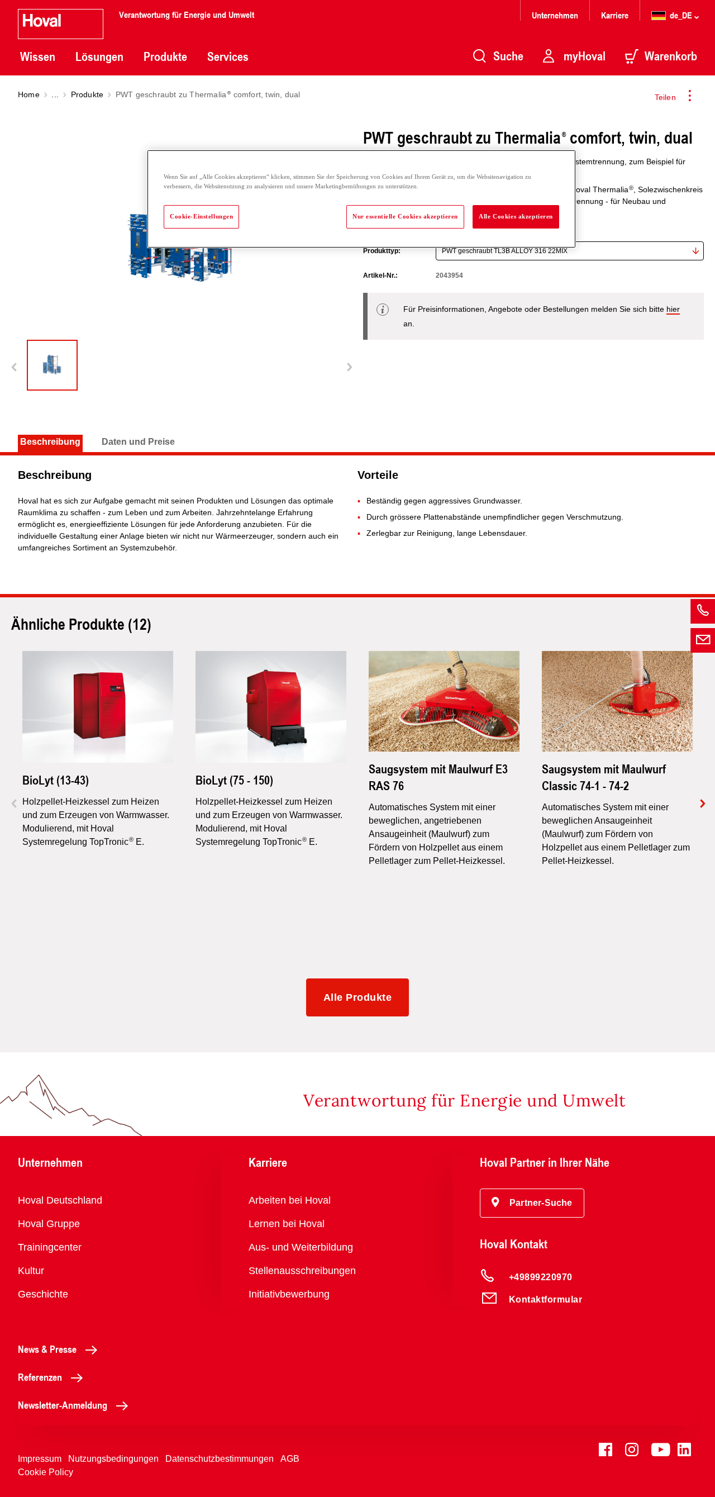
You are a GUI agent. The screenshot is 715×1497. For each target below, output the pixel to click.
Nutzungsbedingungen (113, 1458)
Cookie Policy (45, 1472)
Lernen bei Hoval (287, 1223)
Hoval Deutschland (60, 1200)
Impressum (39, 1458)
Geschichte (43, 1294)
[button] (532, 1203)
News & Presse (47, 1349)
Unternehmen (555, 14)
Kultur (31, 1270)
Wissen (37, 56)
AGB (289, 1458)
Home (29, 94)
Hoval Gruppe (49, 1223)
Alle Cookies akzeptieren (516, 216)
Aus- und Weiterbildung (301, 1247)
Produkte (165, 56)
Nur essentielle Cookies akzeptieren (405, 216)
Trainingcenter (50, 1247)
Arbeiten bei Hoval (290, 1200)
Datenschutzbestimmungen (219, 1458)
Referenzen (40, 1377)
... (55, 94)
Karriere (614, 14)
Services (228, 56)
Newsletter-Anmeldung (62, 1405)
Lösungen (99, 56)
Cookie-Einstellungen (201, 216)
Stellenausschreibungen (302, 1270)
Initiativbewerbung (289, 1294)
